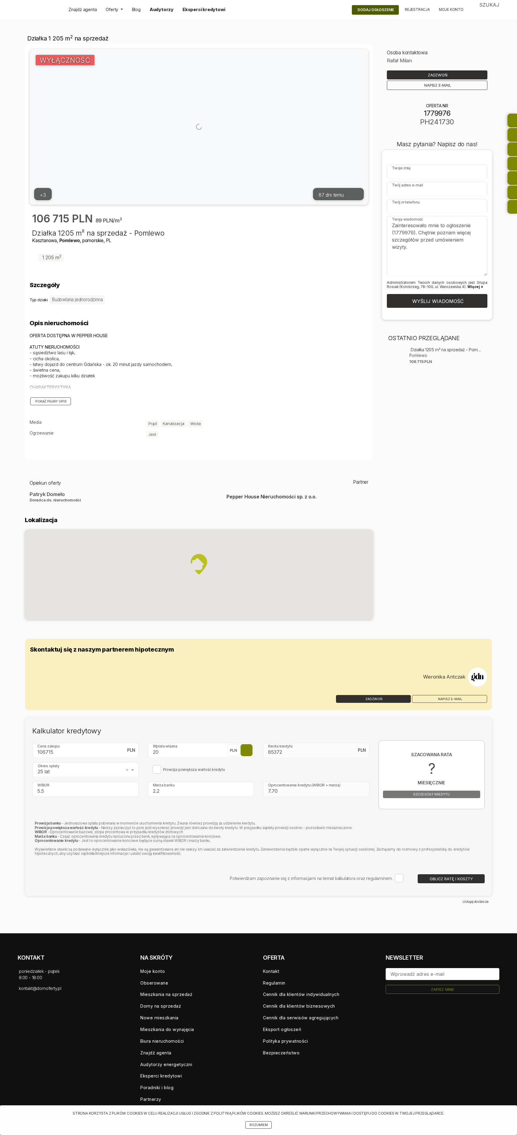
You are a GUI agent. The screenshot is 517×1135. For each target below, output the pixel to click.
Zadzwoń (373, 699)
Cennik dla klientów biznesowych (299, 1006)
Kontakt (271, 971)
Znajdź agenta (83, 9)
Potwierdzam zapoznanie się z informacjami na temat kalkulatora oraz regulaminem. (311, 878)
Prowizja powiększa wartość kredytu (194, 769)
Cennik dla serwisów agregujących (300, 1017)
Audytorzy (162, 9)
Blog (136, 9)
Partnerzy (150, 1099)
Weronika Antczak (444, 677)
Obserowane (154, 982)
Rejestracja (417, 9)
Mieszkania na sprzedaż (166, 994)
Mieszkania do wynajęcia (167, 1029)
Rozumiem (259, 1125)
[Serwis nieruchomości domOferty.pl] (39, 10)
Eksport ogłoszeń (282, 1029)
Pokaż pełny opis (50, 401)
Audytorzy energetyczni (166, 1064)
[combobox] (87, 769)
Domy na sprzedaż (160, 1006)
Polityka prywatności (285, 1041)
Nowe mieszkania (159, 1017)
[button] (198, 564)
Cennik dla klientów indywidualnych (301, 994)
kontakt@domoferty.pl (40, 988)
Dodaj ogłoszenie (376, 9)
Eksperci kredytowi (204, 9)
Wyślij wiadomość (437, 301)
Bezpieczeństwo (281, 1052)
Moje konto (451, 9)
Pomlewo (69, 240)
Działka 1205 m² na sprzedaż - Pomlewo (446, 350)
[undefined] (477, 677)
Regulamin (274, 982)
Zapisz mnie (442, 989)
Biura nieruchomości (162, 1041)
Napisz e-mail (449, 699)
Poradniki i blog (157, 1087)
